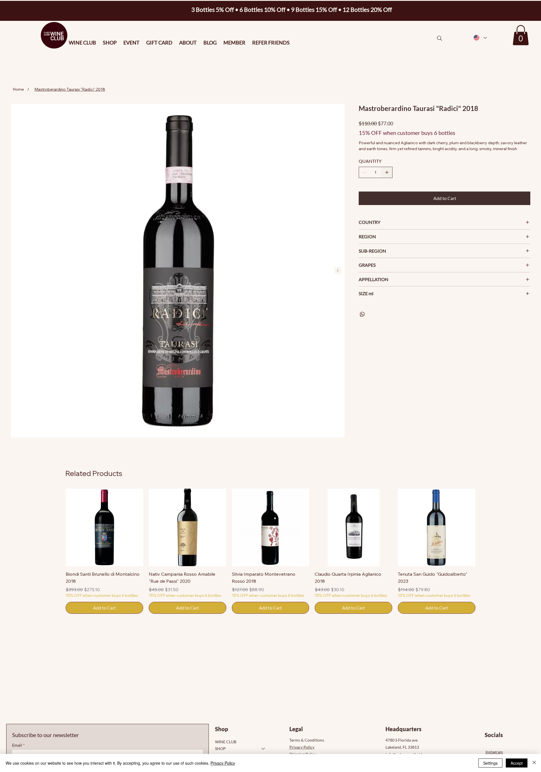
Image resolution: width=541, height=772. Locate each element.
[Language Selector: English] (479, 38)
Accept (517, 763)
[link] (520, 35)
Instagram (494, 751)
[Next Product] (483, 527)
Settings (490, 763)
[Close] (534, 762)
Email (18, 745)
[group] (270, 551)
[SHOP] (263, 748)
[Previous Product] (57, 527)
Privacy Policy (301, 747)
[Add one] (387, 172)
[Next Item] (337, 270)
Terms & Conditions (306, 740)
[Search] (439, 38)
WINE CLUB (225, 741)
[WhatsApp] (362, 314)
